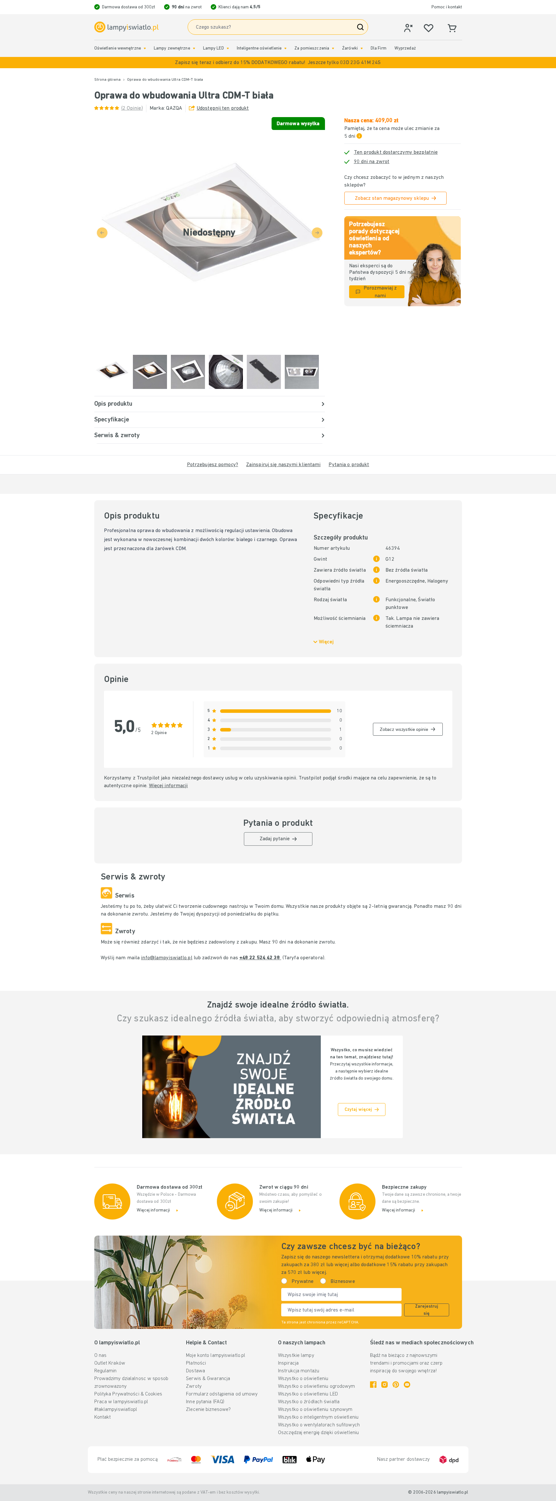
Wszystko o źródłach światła (308, 1401)
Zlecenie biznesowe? (208, 1409)
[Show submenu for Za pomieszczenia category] (333, 48)
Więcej (326, 642)
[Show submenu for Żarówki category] (362, 48)
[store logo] (126, 27)
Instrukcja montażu (298, 1371)
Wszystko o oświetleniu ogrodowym (316, 1386)
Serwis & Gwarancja (208, 1378)
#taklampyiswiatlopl (115, 1409)
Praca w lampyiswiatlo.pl (121, 1401)
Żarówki (350, 48)
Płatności (196, 1363)
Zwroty (193, 1386)
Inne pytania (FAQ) (205, 1401)
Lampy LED (213, 48)
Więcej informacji (168, 785)
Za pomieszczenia (311, 48)
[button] (278, 62)
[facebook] (373, 1384)
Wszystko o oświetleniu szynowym (315, 1409)
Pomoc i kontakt (446, 7)
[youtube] (407, 1384)
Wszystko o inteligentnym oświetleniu (318, 1417)
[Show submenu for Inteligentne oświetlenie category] (285, 48)
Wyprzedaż (405, 48)
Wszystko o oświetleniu (303, 1378)
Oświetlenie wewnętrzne (117, 48)
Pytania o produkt (349, 464)
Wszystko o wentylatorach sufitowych (319, 1425)
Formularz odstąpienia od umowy (221, 1394)
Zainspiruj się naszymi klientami (283, 464)
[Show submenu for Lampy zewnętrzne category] (194, 48)
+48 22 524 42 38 (260, 958)
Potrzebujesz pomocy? (212, 464)
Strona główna (107, 80)
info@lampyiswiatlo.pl (166, 958)
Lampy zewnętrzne (172, 48)
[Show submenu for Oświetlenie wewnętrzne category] (145, 48)
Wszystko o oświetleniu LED (308, 1394)
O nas (100, 1355)
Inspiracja (288, 1363)
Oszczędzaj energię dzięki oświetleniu (318, 1432)
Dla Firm (378, 48)
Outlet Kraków (109, 1363)
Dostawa (195, 1371)
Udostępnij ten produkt (223, 108)
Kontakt (102, 1417)
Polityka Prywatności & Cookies (128, 1394)
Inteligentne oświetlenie (259, 48)
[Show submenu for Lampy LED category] (228, 48)
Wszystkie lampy (296, 1355)
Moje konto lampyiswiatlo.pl (215, 1355)
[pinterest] (396, 1384)
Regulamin (105, 1371)
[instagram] (384, 1384)
